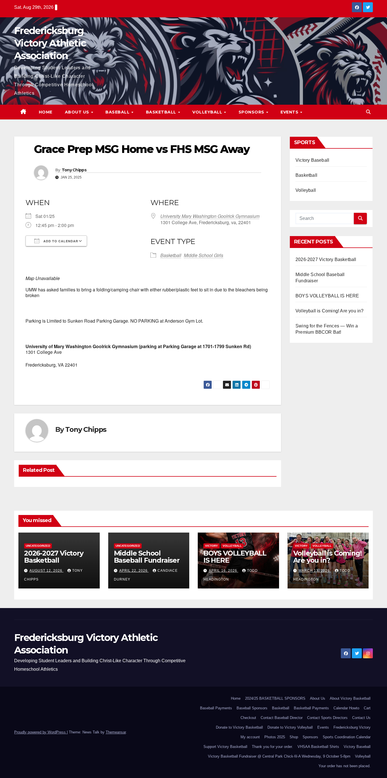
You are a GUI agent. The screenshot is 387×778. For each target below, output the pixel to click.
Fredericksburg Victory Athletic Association (50, 43)
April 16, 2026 (223, 571)
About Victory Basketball (350, 698)
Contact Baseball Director (282, 718)
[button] (368, 112)
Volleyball (208, 112)
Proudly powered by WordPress (40, 732)
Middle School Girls (203, 255)
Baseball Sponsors (252, 708)
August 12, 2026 (46, 571)
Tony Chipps (74, 170)
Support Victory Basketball (225, 747)
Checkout (248, 718)
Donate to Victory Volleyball (290, 727)
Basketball (162, 112)
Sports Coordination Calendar (347, 737)
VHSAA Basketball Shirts (318, 747)
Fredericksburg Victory (352, 727)
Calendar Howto (346, 708)
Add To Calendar (60, 241)
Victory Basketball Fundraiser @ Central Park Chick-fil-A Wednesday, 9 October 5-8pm (279, 756)
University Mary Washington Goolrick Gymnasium (210, 216)
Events (290, 112)
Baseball (118, 112)
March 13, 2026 (315, 571)
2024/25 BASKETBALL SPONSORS (275, 698)
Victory (211, 545)
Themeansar (116, 732)
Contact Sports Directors (327, 718)
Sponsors (252, 112)
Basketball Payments (311, 708)
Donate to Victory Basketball (239, 727)
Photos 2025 (274, 737)
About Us (78, 112)
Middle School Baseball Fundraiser (147, 556)
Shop (294, 737)
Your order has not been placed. (344, 766)
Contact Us (361, 718)
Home (45, 112)
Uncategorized (38, 545)
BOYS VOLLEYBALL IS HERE (327, 295)
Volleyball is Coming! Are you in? (329, 310)
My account (250, 737)
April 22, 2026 (134, 571)
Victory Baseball (312, 160)
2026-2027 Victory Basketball (325, 259)
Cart (367, 708)
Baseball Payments (216, 708)
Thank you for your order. (272, 747)
